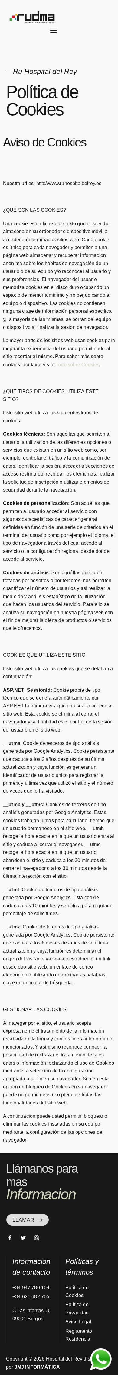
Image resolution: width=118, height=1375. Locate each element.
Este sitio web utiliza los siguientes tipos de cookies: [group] (50, 416)
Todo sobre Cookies (78, 364)
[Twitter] (25, 1237)
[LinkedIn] (38, 1237)
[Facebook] (12, 1237)
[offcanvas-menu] (53, 31)
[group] (59, 169)
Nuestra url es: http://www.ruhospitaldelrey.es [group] (52, 183)
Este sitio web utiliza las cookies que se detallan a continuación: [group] (58, 672)
